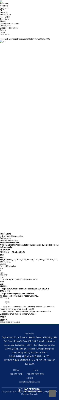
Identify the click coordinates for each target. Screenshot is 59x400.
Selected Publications (9, 28)
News (2, 32)
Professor (4, 8)
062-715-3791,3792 (35, 374)
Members (4, 6)
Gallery (3, 30)
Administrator (5, 15)
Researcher (5, 17)
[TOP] (52, 393)
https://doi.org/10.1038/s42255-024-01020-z (19, 279)
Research (4, 4)
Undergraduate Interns (9, 23)
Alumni (3, 21)
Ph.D (2, 10)
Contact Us (4, 34)
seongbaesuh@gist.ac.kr (29, 382)
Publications (5, 26)
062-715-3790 (16, 374)
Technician (4, 19)
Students (4, 12)
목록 (7, 302)
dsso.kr (35, 394)
